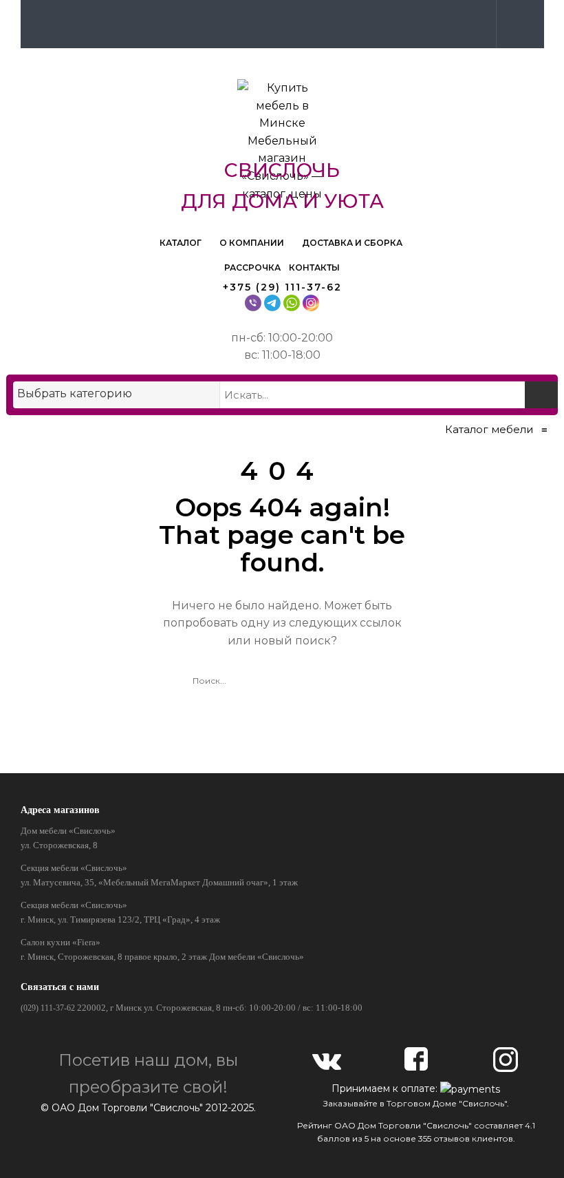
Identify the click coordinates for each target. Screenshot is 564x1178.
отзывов (451, 1138)
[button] (517, 23)
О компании (252, 243)
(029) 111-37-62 (48, 1008)
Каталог (182, 243)
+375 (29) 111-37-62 (282, 287)
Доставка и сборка (352, 243)
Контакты (314, 267)
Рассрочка (252, 267)
